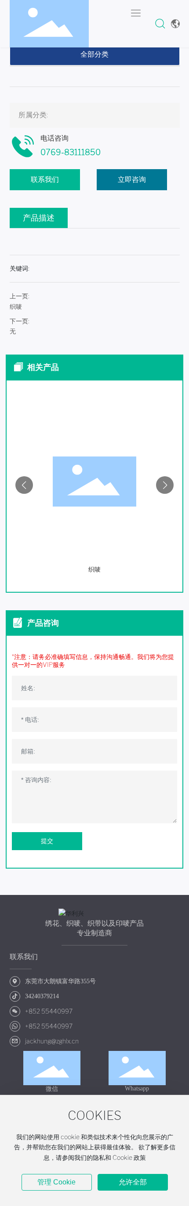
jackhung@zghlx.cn (52, 1041)
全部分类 (94, 54)
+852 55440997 (49, 1011)
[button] (24, 485)
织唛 (16, 307)
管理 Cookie (56, 1182)
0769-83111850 (70, 152)
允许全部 (133, 1182)
